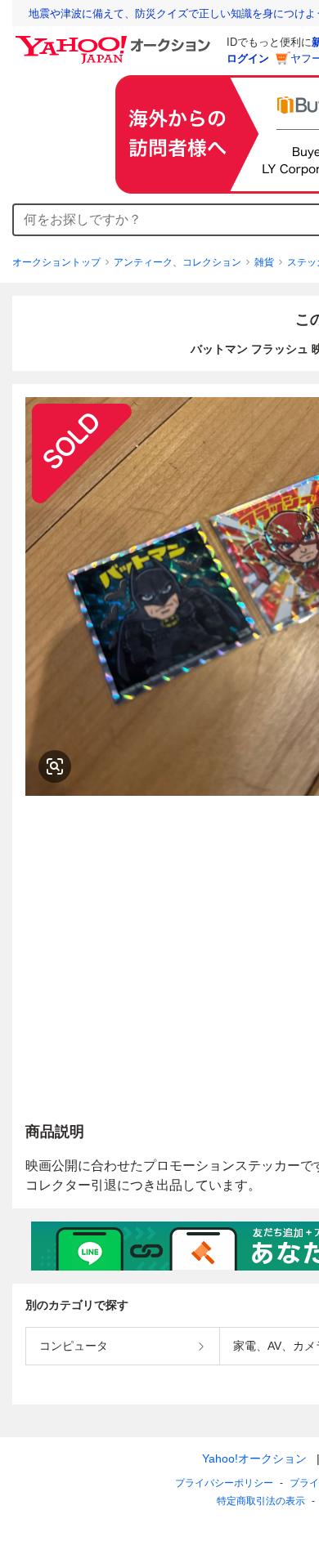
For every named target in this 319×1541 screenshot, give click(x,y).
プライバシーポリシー (224, 1483)
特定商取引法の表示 (261, 1501)
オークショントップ (56, 262)
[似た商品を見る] (54, 766)
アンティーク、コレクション (177, 262)
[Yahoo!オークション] (115, 40)
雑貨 (264, 262)
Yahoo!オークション (254, 1458)
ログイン (248, 58)
